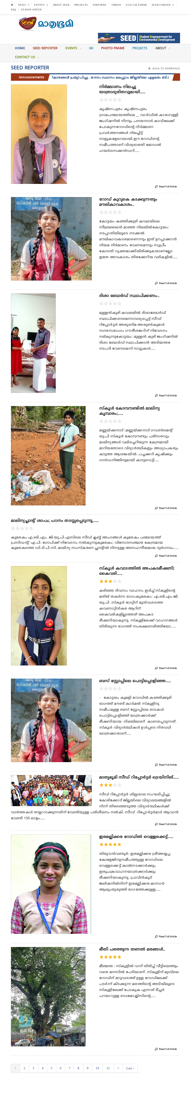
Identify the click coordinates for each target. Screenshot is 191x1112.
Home (20, 48)
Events (71, 48)
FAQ (13, 9)
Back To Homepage (164, 68)
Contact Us (25, 57)
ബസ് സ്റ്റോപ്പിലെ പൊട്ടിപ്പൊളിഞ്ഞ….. (135, 681)
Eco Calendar (136, 4)
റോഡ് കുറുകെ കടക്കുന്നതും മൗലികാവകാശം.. (128, 202)
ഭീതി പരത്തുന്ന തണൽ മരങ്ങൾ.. (132, 949)
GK (91, 48)
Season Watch (31, 9)
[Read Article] (45, 88)
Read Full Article (166, 186)
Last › (130, 1068)
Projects (81, 4)
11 (108, 1068)
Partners (99, 4)
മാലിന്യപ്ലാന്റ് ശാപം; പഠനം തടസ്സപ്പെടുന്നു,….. (55, 520)
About (160, 48)
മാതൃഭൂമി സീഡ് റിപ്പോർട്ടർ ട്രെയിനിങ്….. (139, 777)
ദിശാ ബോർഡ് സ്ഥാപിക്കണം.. (129, 295)
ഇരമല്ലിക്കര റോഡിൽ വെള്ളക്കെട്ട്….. (136, 836)
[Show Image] (33, 88)
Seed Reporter (45, 48)
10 (97, 1068)
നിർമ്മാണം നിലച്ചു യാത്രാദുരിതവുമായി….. (122, 89)
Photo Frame (112, 48)
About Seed (61, 4)
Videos (116, 4)
